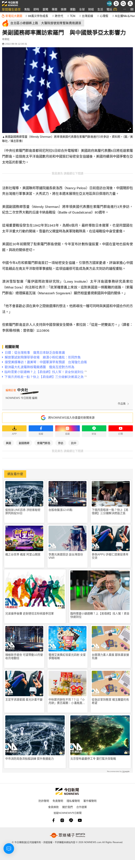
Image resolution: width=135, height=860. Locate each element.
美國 (8, 443)
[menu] (132, 9)
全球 (82, 9)
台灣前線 (87, 16)
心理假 (104, 16)
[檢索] (123, 3)
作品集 (122, 403)
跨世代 (59, 16)
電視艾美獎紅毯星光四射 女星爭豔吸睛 (67, 656)
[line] (71, 820)
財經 (91, 9)
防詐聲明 (43, 800)
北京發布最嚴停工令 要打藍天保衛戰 (93, 758)
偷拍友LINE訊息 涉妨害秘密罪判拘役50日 (22, 511)
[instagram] (62, 820)
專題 (54, 9)
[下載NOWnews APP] (116, 3)
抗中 (73, 443)
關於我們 (67, 807)
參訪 (60, 443)
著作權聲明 (90, 800)
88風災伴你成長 (38, 16)
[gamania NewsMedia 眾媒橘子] (67, 835)
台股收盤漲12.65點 (60, 509)
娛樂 (63, 9)
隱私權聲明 (73, 800)
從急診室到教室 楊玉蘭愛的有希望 (110, 701)
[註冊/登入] (130, 3)
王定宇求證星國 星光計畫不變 (24, 699)
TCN (72, 16)
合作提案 (81, 807)
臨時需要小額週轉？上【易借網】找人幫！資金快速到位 (99, 615)
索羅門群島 (43, 443)
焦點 (27, 9)
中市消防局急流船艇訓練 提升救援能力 (29, 758)
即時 (36, 9)
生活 (100, 9)
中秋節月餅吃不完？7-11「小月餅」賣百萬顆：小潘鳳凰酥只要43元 (67, 701)
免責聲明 (58, 800)
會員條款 (53, 807)
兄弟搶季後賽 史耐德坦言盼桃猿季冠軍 (29, 613)
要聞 (45, 9)
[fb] (53, 820)
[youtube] (79, 820)
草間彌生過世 (11, 9)
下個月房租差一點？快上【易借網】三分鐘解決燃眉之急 (110, 511)
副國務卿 (24, 443)
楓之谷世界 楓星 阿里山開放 (22, 554)
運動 (73, 9)
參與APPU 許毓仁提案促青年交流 (110, 556)
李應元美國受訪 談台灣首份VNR (66, 556)
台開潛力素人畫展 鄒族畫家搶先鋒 (110, 656)
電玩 (109, 9)
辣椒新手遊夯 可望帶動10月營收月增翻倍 (24, 656)
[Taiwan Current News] (109, 3)
